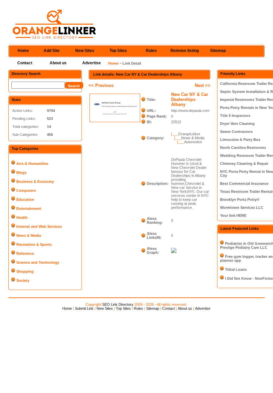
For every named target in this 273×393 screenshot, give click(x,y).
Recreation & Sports (34, 244)
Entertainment (28, 208)
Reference (25, 253)
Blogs (21, 173)
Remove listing (184, 50)
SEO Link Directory (118, 304)
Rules (151, 50)
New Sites (84, 50)
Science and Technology (37, 262)
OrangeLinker (189, 134)
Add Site (52, 50)
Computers (26, 191)
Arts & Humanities (32, 164)
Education (25, 199)
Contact (24, 63)
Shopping (25, 271)
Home (23, 50)
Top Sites (118, 50)
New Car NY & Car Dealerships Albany (189, 99)
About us (58, 63)
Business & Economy (35, 182)
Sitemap (218, 50)
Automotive (193, 142)
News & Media (28, 235)
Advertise (91, 63)
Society (22, 280)
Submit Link (84, 308)
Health (22, 217)
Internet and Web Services (39, 226)
